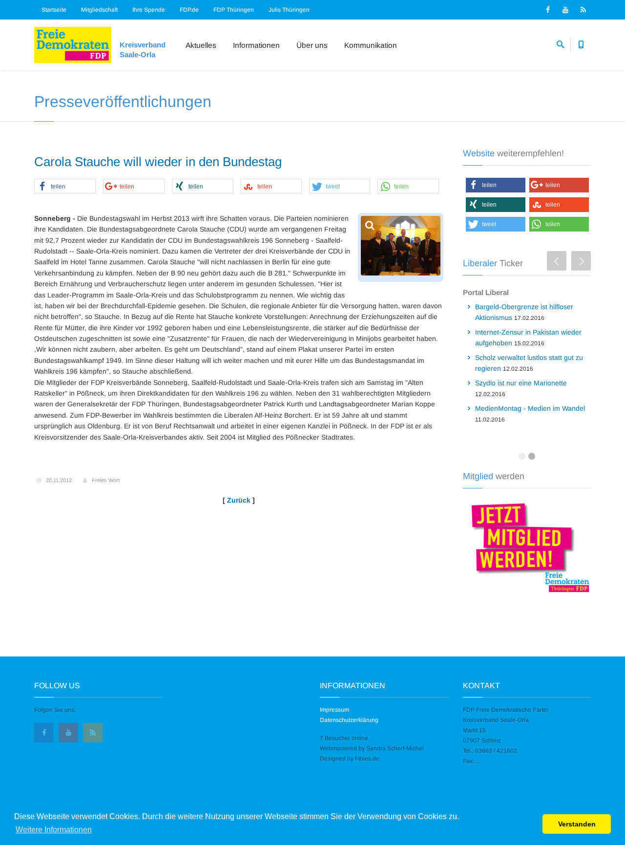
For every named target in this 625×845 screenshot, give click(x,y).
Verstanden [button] (577, 824)
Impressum (334, 709)
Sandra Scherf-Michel (395, 748)
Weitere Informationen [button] (54, 829)
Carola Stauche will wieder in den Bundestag (158, 161)
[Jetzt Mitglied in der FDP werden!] (527, 546)
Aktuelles (201, 45)
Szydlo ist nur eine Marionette (521, 383)
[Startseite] (72, 45)
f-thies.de (367, 758)
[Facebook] (548, 9)
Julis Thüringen (289, 9)
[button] (65, 186)
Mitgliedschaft (99, 9)
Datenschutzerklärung (349, 720)
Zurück (238, 500)
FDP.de (189, 9)
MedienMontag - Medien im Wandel (530, 408)
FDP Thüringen (233, 9)
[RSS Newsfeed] (583, 9)
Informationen (256, 45)
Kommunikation (370, 45)
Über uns (312, 45)
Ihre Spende (148, 9)
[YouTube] (565, 9)
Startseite (54, 9)
